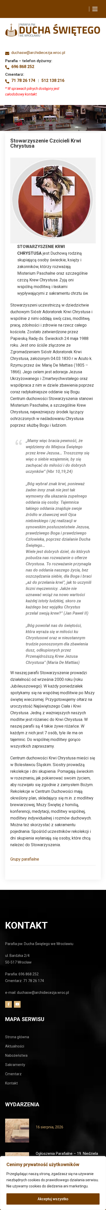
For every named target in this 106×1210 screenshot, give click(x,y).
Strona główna (17, 1037)
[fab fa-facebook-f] (8, 1004)
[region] (53, 1183)
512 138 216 (52, 81)
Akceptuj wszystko (53, 1199)
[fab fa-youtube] (17, 1004)
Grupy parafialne (24, 859)
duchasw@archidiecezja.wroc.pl (38, 52)
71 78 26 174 (23, 81)
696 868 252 (22, 67)
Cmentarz (13, 1074)
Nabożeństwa (16, 1055)
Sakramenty (15, 1065)
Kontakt (11, 1083)
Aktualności (14, 1046)
